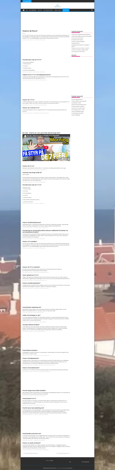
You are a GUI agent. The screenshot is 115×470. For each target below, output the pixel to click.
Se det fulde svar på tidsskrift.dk (39, 331)
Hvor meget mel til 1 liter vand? (78, 51)
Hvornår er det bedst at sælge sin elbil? (80, 49)
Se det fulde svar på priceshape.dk (40, 321)
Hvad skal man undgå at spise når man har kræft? (82, 36)
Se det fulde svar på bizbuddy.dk (39, 182)
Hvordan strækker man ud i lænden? (79, 101)
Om (26, 10)
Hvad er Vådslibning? (76, 115)
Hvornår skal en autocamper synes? (79, 104)
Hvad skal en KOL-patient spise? (78, 108)
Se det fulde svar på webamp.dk (39, 39)
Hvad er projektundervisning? (78, 111)
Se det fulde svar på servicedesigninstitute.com (42, 371)
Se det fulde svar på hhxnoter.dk (39, 395)
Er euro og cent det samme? (77, 38)
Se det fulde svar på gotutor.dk (39, 203)
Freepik (51, 460)
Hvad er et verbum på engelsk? (78, 41)
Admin (24, 33)
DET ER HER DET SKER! (48, 10)
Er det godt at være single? (77, 39)
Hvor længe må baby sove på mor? (31, 453)
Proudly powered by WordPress (49, 468)
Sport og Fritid (57, 10)
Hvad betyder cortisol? (76, 102)
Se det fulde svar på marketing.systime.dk (41, 113)
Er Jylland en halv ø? (76, 43)
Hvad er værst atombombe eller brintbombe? (81, 34)
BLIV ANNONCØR (85, 461)
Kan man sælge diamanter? (77, 99)
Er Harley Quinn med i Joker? (77, 113)
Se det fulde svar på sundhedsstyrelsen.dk (41, 355)
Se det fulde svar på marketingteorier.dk (41, 227)
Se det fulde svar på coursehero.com (40, 79)
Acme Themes (69, 468)
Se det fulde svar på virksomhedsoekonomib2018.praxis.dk (44, 365)
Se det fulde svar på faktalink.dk (39, 440)
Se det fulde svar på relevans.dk (39, 405)
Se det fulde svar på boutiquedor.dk (40, 169)
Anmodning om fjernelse (28, 39)
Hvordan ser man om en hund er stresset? (80, 48)
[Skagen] (23, 10)
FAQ (70, 461)
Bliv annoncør (32, 10)
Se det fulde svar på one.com (39, 312)
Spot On (40, 10)
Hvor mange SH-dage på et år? (63, 453)
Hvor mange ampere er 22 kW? (78, 109)
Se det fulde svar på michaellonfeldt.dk (41, 414)
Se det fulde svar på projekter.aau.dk (40, 280)
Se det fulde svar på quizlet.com (39, 238)
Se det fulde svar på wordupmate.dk (40, 104)
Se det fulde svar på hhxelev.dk (39, 71)
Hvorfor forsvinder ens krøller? (78, 106)
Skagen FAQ (65, 10)
